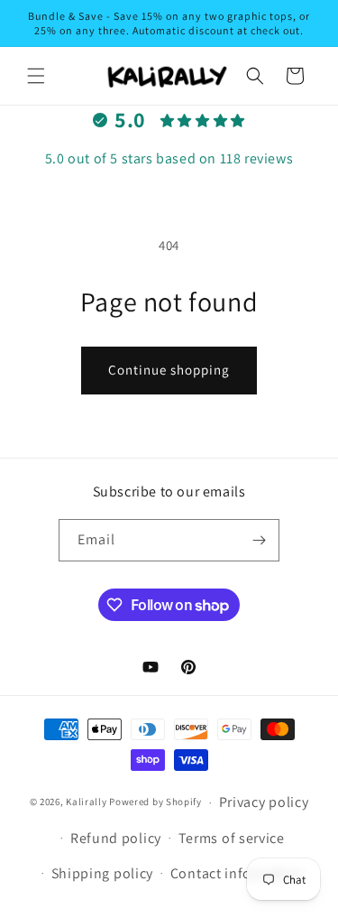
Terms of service (231, 838)
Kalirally (86, 802)
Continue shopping (169, 369)
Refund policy (115, 838)
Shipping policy (102, 873)
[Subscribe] (259, 540)
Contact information (237, 873)
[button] (36, 76)
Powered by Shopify (155, 802)
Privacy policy (264, 802)
